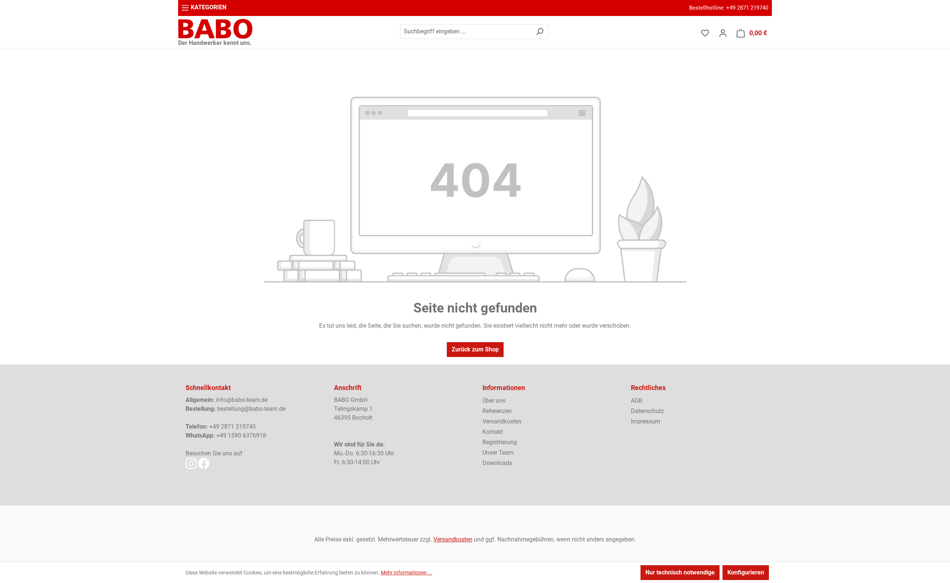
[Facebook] (203, 463)
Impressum (645, 421)
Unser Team (498, 452)
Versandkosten (501, 421)
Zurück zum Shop (475, 349)
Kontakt (492, 431)
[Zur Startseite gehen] (215, 29)
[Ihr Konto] (723, 33)
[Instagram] (191, 463)
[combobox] (465, 31)
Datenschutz (647, 411)
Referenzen (497, 411)
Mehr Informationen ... (406, 573)
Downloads (497, 462)
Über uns (493, 400)
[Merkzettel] (705, 33)
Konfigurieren (745, 572)
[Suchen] (539, 31)
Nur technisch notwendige (680, 572)
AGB (636, 400)
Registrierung (499, 442)
